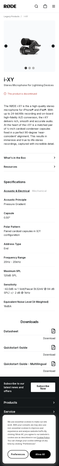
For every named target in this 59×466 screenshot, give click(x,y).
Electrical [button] (17, 190)
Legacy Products (12, 16)
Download (49, 338)
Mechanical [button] (39, 190)
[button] (53, 6)
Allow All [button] (40, 454)
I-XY (26, 16)
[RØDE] (10, 6)
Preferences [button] (18, 454)
